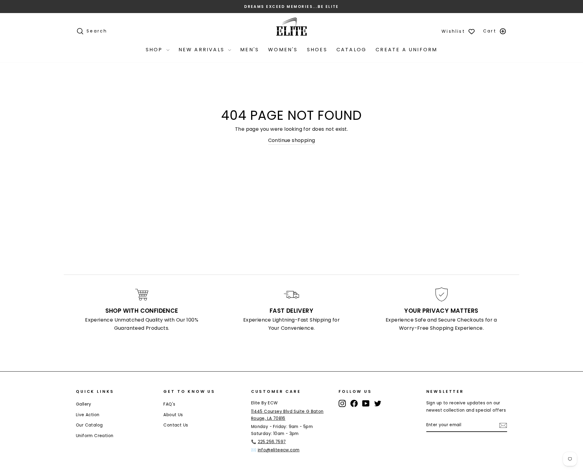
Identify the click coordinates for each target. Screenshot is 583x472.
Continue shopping (291, 140)
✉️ (275, 450)
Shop (155, 49)
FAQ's (169, 404)
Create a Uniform (406, 49)
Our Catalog (89, 425)
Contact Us (175, 425)
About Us (173, 415)
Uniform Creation (94, 436)
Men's (249, 49)
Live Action (87, 415)
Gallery (83, 404)
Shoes (317, 49)
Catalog (351, 49)
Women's (283, 49)
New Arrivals (203, 49)
